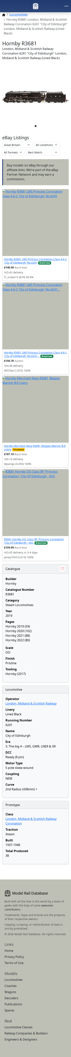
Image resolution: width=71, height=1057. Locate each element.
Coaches (11, 986)
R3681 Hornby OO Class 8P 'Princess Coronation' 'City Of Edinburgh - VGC (34, 540)
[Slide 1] (36, 126)
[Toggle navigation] (66, 6)
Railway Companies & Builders (26, 1033)
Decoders (11, 998)
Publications (13, 1004)
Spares (9, 1010)
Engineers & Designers (21, 1039)
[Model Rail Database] (36, 6)
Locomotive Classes (19, 1027)
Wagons (10, 992)
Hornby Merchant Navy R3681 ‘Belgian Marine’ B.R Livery (35, 447)
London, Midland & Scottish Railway (31, 703)
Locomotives (18, 14)
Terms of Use (14, 963)
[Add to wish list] (62, 569)
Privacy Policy (14, 957)
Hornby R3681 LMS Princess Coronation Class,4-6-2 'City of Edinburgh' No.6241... (35, 354)
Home (9, 951)
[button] (35, 96)
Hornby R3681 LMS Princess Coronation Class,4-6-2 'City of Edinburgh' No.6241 (35, 260)
